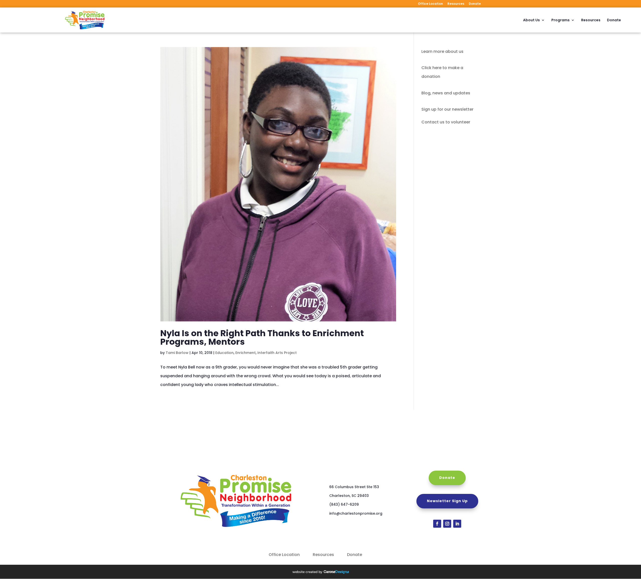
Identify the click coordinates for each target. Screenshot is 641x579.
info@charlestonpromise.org (355, 513)
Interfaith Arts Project (277, 352)
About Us (531, 20)
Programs (560, 20)
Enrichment (245, 352)
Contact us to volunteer (445, 122)
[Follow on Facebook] (437, 524)
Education (224, 352)
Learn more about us (442, 51)
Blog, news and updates (445, 93)
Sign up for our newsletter (447, 109)
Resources (455, 4)
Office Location (430, 4)
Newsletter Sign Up (447, 500)
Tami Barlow (177, 352)
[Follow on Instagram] (447, 524)
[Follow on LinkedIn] (457, 524)
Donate (475, 4)
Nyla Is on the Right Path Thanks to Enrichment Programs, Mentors (262, 337)
